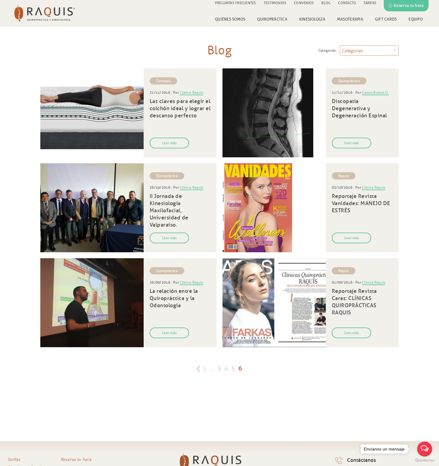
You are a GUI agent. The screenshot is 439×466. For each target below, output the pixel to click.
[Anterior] (198, 368)
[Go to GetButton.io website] (424, 460)
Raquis (343, 175)
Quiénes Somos (230, 19)
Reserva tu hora (408, 5)
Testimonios (275, 3)
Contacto (347, 3)
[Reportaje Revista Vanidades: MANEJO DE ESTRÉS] (274, 207)
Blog (326, 3)
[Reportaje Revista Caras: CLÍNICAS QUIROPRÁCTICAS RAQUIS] (274, 302)
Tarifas (369, 3)
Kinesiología (312, 19)
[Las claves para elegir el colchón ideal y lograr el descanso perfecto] (92, 112)
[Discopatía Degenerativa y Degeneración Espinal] (274, 112)
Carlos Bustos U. (375, 92)
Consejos (163, 81)
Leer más (169, 143)
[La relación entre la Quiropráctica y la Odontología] (92, 302)
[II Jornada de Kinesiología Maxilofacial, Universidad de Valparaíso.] (92, 207)
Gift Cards (386, 19)
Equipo (416, 19)
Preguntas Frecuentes (235, 3)
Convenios (304, 3)
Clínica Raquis (191, 92)
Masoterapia (350, 19)
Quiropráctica (272, 19)
